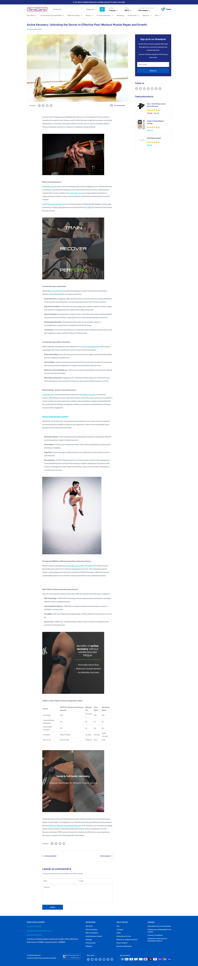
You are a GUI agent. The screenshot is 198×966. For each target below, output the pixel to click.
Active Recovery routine (75, 566)
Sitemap (89, 939)
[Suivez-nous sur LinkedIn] (160, 88)
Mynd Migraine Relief (154, 138)
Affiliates (89, 946)
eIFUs (119, 933)
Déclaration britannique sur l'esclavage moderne (157, 939)
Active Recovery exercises (52, 204)
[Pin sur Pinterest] (43, 105)
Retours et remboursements (127, 939)
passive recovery (89, 394)
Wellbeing (120, 15)
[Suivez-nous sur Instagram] (144, 88)
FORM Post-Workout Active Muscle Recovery (64, 825)
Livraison (120, 929)
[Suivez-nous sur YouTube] (152, 88)
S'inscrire (153, 71)
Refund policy (91, 943)
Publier (52, 907)
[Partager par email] (51, 105)
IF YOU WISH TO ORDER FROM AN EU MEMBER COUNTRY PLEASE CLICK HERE (99, 2)
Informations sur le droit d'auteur (159, 926)
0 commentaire (119, 105)
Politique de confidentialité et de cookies (159, 930)
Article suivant (105, 856)
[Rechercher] (102, 9)
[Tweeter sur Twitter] (47, 105)
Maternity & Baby (74, 15)
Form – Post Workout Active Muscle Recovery (156, 105)
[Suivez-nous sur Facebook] (136, 88)
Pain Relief (31, 15)
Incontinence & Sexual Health (51, 15)
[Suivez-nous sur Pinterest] (148, 88)
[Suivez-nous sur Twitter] (140, 88)
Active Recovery (48, 186)
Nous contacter (122, 943)
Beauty (88, 15)
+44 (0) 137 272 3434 (34, 926)
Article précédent (50, 856)
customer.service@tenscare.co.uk (39, 930)
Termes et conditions (155, 935)
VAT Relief (89, 926)
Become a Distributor (34, 935)
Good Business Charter (94, 936)
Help (156, 15)
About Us (145, 15)
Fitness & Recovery (104, 15)
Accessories (132, 15)
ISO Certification (91, 929)
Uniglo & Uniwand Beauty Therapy (155, 122)
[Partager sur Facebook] (39, 105)
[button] (153, 110)
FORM (88, 207)
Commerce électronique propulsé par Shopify (41, 958)
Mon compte (143, 10)
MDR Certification (92, 933)
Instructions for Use (124, 936)
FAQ (118, 926)
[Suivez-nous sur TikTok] (156, 88)
